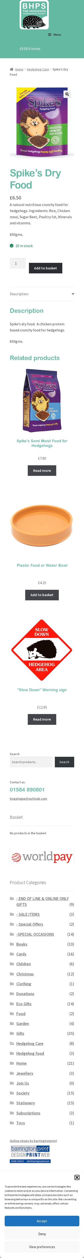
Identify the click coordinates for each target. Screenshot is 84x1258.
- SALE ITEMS (28, 914)
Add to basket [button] (42, 594)
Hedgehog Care (38, 69)
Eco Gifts (24, 1003)
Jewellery (24, 1073)
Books (21, 944)
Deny (42, 1234)
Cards (21, 954)
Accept (42, 1221)
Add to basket (45, 268)
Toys (20, 1123)
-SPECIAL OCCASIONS (35, 934)
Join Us (22, 1083)
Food (20, 1013)
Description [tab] (19, 293)
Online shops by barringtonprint (33, 1141)
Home (19, 69)
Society (23, 1093)
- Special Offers (29, 924)
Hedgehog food (30, 1053)
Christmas (25, 974)
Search (15, 754)
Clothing (23, 983)
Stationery (25, 1103)
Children (23, 964)
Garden (22, 1023)
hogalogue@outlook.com (28, 798)
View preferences (42, 1247)
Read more (42, 470)
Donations (25, 993)
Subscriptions (28, 1113)
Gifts (20, 1033)
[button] (77, 1177)
